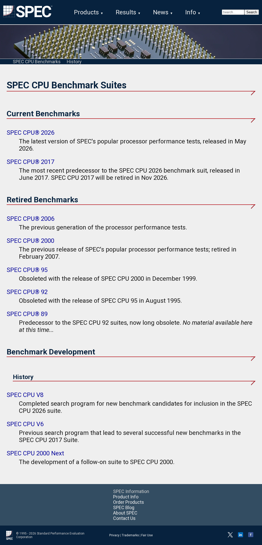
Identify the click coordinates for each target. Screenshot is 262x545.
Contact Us (124, 518)
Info (190, 12)
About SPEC (125, 513)
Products (86, 12)
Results (126, 12)
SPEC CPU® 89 (27, 314)
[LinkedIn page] (240, 536)
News (160, 12)
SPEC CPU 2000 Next (35, 453)
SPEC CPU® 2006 (30, 218)
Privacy (114, 535)
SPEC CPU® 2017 (30, 161)
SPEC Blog (123, 507)
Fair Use (147, 535)
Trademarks (130, 535)
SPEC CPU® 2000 (30, 240)
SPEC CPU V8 (25, 395)
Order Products (128, 502)
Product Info (125, 496)
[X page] (230, 536)
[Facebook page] (250, 536)
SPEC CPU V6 (25, 424)
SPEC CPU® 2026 (30, 132)
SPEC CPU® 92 (27, 292)
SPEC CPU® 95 (27, 270)
